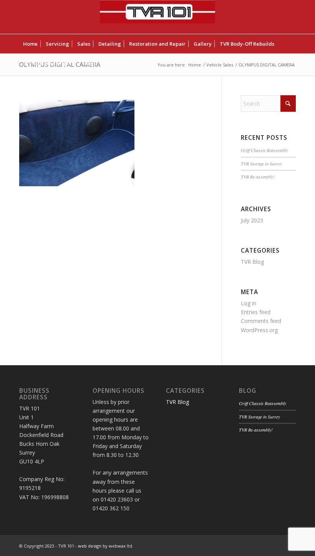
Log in (248, 303)
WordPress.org (259, 330)
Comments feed (261, 320)
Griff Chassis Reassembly (264, 150)
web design (89, 546)
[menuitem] (30, 43)
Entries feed (255, 312)
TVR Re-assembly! (258, 177)
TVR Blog (252, 261)
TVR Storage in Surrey (261, 164)
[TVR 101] (157, 17)
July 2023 (252, 220)
